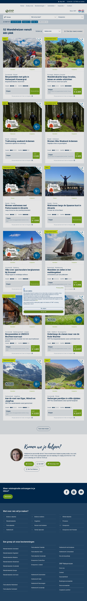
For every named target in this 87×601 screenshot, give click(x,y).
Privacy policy (59, 287)
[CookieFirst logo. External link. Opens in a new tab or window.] (24, 289)
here (37, 300)
